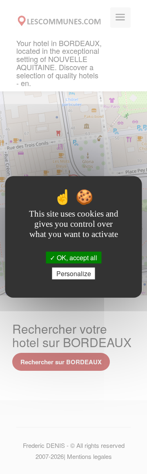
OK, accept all (76, 257)
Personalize (73, 273)
